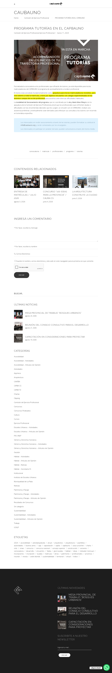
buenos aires (31, 545)
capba (57, 545)
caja (39, 545)
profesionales (57, 151)
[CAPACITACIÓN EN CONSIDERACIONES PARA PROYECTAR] (18, 338)
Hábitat (68, 551)
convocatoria (34, 151)
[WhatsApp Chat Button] (106, 667)
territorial (60, 556)
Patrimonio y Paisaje (21, 490)
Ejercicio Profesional (46, 33)
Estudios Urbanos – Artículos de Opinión (29, 431)
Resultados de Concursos (23, 502)
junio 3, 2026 (77, 198)
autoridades (18, 545)
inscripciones (19, 554)
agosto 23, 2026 (30, 316)
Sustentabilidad (20, 511)
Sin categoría (19, 506)
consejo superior (58, 548)
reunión (17, 556)
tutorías (80, 151)
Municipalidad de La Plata (23, 481)
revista (25, 556)
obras (56, 554)
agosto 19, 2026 (30, 340)
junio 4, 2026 (48, 202)
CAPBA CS (17, 386)
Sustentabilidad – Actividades (25, 515)
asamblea (81, 543)
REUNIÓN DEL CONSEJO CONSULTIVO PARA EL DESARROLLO (57, 325)
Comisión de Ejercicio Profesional (36, 18)
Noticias (17, 486)
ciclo (15, 548)
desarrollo (30, 551)
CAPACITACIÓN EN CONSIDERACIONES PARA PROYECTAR (55, 337)
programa (70, 151)
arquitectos (58, 543)
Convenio (83, 548)
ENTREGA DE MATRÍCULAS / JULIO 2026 (25, 194)
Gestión (17, 452)
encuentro (40, 551)
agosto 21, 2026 (30, 328)
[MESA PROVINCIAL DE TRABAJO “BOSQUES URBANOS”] (18, 314)
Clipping (17, 398)
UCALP (16, 527)
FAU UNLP (17, 436)
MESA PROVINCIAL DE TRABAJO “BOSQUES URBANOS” (53, 313)
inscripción (30, 554)
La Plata (39, 554)
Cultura (16, 415)
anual (50, 543)
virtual (68, 556)
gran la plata (58, 551)
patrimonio (65, 554)
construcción (72, 548)
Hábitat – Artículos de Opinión (25, 461)
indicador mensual (87, 551)
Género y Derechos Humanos (25, 440)
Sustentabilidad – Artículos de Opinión (28, 519)
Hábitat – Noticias (20, 465)
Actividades (18, 369)
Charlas (17, 394)
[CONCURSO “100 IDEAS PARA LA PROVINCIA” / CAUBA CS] (56, 181)
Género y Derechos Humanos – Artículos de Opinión (33, 448)
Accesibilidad (19, 356)
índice (75, 556)
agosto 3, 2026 (19, 202)
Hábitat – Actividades (21, 456)
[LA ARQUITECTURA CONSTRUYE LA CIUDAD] (85, 181)
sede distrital (35, 556)
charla (88, 545)
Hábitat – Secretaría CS (22, 469)
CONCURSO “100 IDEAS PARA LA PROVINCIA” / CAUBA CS (55, 194)
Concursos (18, 406)
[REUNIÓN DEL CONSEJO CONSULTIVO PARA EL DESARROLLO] (18, 326)
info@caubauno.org (28, 125)
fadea (49, 551)
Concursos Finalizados (22, 411)
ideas (75, 551)
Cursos (16, 419)
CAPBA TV (17, 390)
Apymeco (17, 373)
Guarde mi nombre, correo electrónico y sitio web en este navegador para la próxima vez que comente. (55, 261)
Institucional (18, 473)
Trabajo (16, 523)
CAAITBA (17, 381)
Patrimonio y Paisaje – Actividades (26, 494)
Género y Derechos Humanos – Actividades (30, 444)
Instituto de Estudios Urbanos (25, 477)
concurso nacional (43, 548)
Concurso (29, 548)
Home (16, 18)
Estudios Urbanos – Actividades (26, 427)
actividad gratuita (39, 543)
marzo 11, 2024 (63, 33)
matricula (45, 151)
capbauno (66, 545)
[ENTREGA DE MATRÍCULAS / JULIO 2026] (27, 181)
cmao (22, 548)
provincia (88, 554)
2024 (16, 543)
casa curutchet (78, 545)
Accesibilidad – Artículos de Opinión (27, 365)
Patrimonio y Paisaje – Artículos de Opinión (30, 498)
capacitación (48, 545)
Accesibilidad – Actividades (24, 361)
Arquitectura (18, 377)
